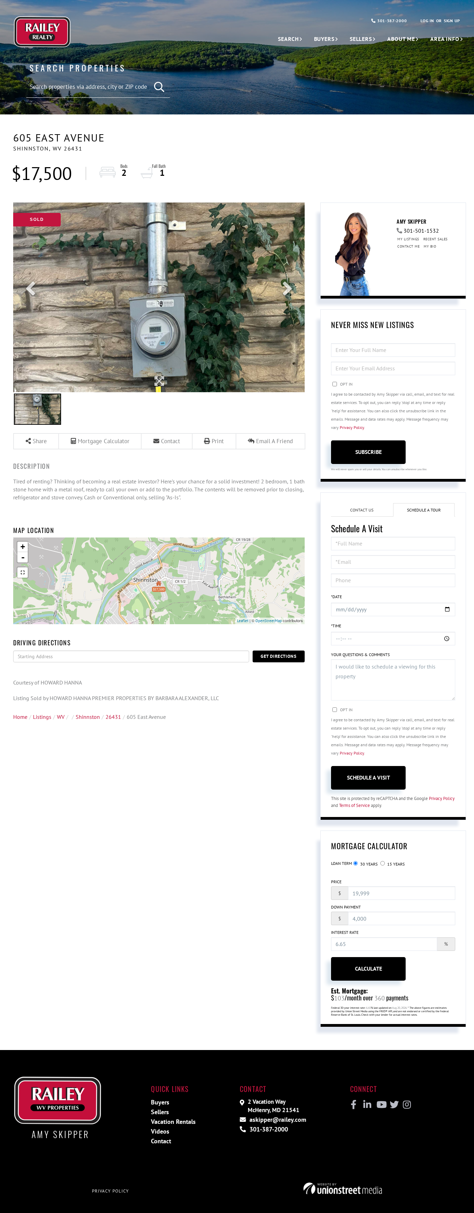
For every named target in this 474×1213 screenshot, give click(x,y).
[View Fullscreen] (22, 572)
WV (61, 716)
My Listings (408, 239)
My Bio (430, 246)
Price (336, 881)
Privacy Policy (352, 427)
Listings (42, 716)
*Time (336, 625)
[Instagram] (406, 1105)
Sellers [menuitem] (361, 38)
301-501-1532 (421, 230)
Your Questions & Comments (360, 654)
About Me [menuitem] (401, 38)
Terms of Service (354, 805)
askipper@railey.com (277, 1120)
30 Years (368, 864)
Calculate (368, 968)
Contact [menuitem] (161, 1141)
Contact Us (361, 510)
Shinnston (88, 716)
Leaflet (242, 620)
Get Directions (279, 656)
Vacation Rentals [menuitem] (173, 1122)
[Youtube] (380, 1105)
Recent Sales (435, 239)
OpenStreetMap (268, 620)
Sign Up (452, 20)
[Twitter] (393, 1105)
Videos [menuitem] (160, 1131)
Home (20, 716)
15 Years (395, 864)
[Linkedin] (367, 1105)
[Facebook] (353, 1105)
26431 (113, 716)
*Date (336, 596)
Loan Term (341, 863)
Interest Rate (344, 932)
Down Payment (346, 907)
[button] (159, 87)
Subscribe (368, 451)
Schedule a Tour (424, 510)
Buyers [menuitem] (324, 38)
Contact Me (408, 246)
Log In (427, 20)
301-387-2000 (391, 20)
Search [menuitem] (288, 38)
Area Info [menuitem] (444, 38)
